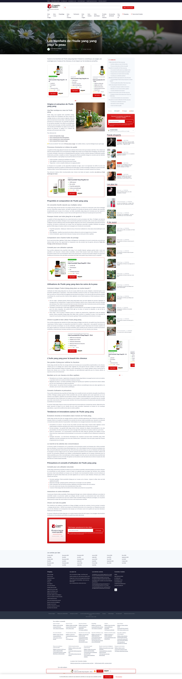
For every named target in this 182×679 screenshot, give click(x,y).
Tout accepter (108, 676)
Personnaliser (119, 676)
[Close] (116, 304)
